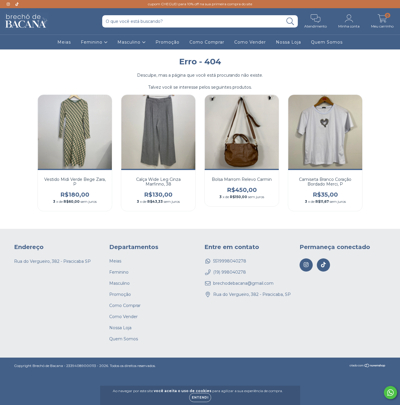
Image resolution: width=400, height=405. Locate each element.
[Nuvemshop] (367, 366)
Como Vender (250, 42)
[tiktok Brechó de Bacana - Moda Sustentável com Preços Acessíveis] (17, 4)
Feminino (92, 42)
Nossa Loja (288, 42)
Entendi (200, 397)
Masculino (129, 42)
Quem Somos (327, 42)
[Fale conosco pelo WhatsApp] (390, 392)
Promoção (167, 42)
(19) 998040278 (229, 272)
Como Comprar (206, 42)
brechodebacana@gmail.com (243, 283)
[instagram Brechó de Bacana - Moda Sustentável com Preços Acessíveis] (8, 4)
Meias (64, 42)
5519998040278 (229, 261)
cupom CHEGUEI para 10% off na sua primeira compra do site (200, 4)
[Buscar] (290, 21)
